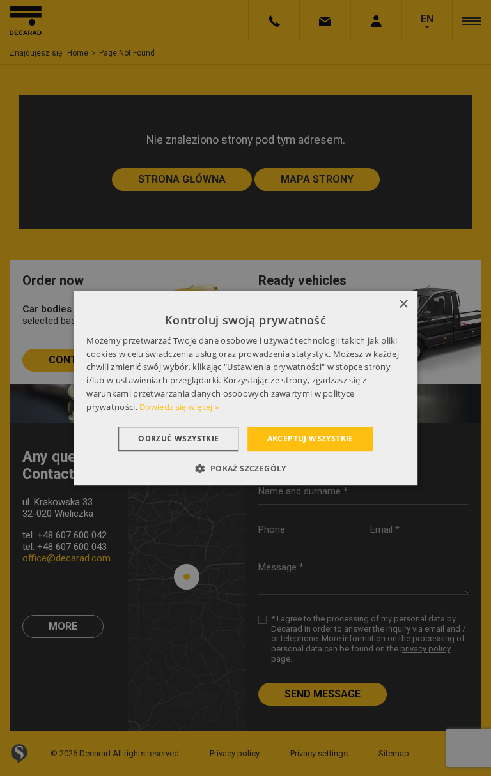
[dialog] (245, 388)
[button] (245, 468)
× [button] (403, 304)
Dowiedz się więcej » (179, 407)
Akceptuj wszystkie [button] (310, 438)
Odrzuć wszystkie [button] (178, 438)
